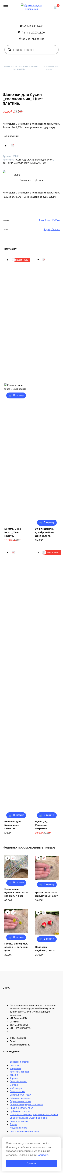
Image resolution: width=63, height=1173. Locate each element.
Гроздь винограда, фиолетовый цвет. (46, 894)
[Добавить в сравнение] (12, 145)
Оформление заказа (20, 1098)
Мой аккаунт (16, 1088)
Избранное (15, 1068)
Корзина (14, 1075)
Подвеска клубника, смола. (45, 949)
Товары (13, 1124)
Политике (42, 1154)
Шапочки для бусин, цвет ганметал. (12, 825)
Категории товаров (19, 1072)
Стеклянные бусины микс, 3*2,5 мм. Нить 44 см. (16, 892)
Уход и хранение (18, 1128)
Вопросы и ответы (19, 1062)
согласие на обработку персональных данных (34, 1114)
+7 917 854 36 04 (33, 26)
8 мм (47, 220)
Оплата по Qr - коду (20, 1095)
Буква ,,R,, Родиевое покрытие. (41, 825)
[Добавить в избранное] (6, 145)
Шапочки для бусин (52, 67)
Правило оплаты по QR (22, 1108)
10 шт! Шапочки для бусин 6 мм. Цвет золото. (45, 532)
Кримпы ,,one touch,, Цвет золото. (12, 532)
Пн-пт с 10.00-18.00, (33, 32)
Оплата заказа (17, 1091)
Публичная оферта (20, 1111)
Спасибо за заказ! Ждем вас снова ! (29, 1118)
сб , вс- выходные (33, 38)
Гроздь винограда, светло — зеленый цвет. (16, 947)
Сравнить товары (19, 1121)
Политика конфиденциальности (26, 1104)
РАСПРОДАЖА (23, 160)
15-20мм (56, 220)
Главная (6, 66)
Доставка (14, 1065)
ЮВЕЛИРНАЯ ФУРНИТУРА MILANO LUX (25, 67)
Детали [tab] (39, 180)
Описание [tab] (25, 180)
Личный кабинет (18, 1081)
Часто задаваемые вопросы (24, 1131)
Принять (31, 1163)
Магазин (14, 1085)
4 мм (41, 220)
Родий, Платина (52, 229)
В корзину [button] (18, 395)
